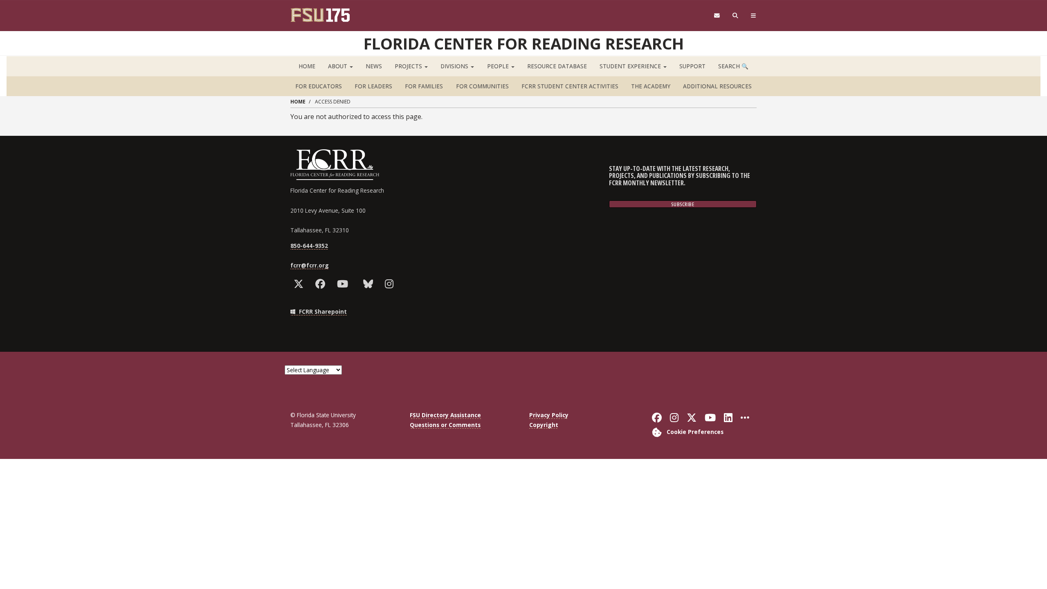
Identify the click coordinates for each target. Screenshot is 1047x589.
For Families (424, 86)
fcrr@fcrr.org (309, 265)
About (338, 66)
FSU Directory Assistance (445, 415)
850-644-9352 (309, 246)
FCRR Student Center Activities (569, 86)
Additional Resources (717, 86)
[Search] (735, 16)
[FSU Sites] (754, 16)
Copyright (543, 425)
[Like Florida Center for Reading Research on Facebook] (322, 284)
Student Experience (631, 66)
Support (692, 66)
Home (307, 66)
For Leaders (373, 86)
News (374, 66)
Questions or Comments (445, 425)
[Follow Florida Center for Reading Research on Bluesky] (370, 284)
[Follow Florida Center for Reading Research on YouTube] (344, 284)
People (498, 66)
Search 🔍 (733, 66)
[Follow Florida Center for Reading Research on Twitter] (300, 284)
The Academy (650, 86)
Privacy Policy (548, 415)
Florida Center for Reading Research (524, 43)
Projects (409, 66)
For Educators (318, 86)
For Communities (482, 86)
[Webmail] (716, 16)
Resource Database (557, 66)
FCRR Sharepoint (322, 311)
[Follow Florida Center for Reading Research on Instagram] (391, 284)
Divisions (455, 66)
